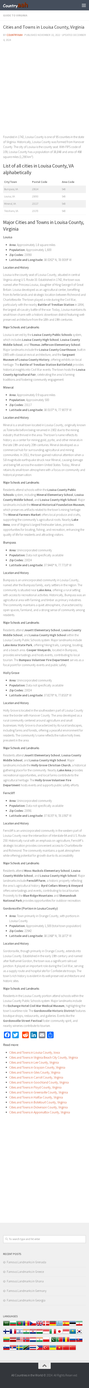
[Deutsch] (52, 1325)
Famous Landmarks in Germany (27, 1291)
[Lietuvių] (6, 1342)
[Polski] (46, 1342)
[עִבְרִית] (19, 1333)
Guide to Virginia (15, 15)
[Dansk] (46, 1325)
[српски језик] (13, 1350)
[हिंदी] (26, 1333)
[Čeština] (33, 1325)
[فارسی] (79, 1325)
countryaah (15, 35)
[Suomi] (6, 1333)
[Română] (66, 1342)
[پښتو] (52, 1342)
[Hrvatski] (33, 1333)
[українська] (52, 1350)
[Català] (26, 1325)
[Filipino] (39, 1350)
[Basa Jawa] (66, 1333)
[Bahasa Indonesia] (46, 1333)
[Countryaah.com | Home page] (20, 5)
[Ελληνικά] (59, 1325)
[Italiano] (52, 1333)
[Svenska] (19, 1350)
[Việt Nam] (59, 1350)
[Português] (59, 1342)
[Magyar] (39, 1333)
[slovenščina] (6, 1350)
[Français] (13, 1333)
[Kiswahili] (26, 1350)
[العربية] (6, 1325)
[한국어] (79, 1333)
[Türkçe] (46, 1350)
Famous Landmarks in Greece (25, 1272)
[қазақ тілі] (72, 1333)
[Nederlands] (33, 1342)
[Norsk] (26, 1342)
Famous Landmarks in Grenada (26, 1262)
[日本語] (59, 1333)
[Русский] (72, 1342)
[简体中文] (66, 1350)
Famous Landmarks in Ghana (25, 1281)
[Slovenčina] (79, 1342)
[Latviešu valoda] (13, 1342)
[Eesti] (72, 1325)
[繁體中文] (72, 1350)
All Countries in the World (27, 1375)
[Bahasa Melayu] (19, 1342)
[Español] (66, 1325)
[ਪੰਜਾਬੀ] (39, 1342)
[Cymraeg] (39, 1325)
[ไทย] (33, 1350)
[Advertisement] (44, 90)
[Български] (13, 1325)
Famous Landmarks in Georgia (26, 1300)
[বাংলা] (19, 1325)
